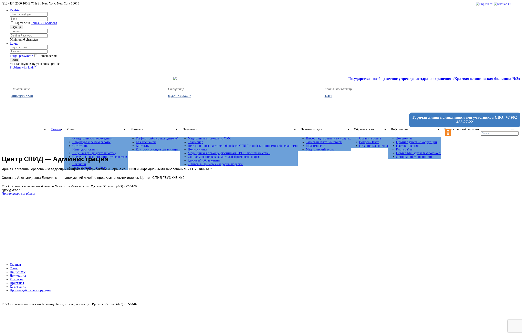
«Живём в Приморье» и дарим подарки (215, 164)
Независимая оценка (373, 145)
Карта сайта (404, 149)
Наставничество (407, 145)
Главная (56, 129)
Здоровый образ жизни (204, 160)
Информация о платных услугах (328, 138)
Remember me (48, 55)
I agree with (22, 23)
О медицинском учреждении (92, 138)
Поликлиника (197, 149)
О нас (14, 268)
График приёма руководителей (157, 138)
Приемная (17, 283)
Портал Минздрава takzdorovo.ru (418, 153)
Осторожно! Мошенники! (414, 156)
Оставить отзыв (370, 138)
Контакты (142, 145)
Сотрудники (81, 145)
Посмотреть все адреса (18, 193)
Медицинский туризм (321, 149)
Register (15, 10)
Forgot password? (21, 55)
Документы (404, 138)
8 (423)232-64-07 (179, 96)
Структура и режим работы (91, 142)
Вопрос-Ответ (369, 142)
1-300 (328, 96)
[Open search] (512, 129)
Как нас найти (146, 142)
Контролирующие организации (158, 149)
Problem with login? (23, 67)
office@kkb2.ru (22, 96)
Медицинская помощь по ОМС (209, 138)
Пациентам (17, 272)
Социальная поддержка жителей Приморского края (224, 156)
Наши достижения (85, 149)
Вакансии (79, 164)
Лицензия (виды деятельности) (94, 153)
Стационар (195, 142)
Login (14, 43)
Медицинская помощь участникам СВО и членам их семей (229, 153)
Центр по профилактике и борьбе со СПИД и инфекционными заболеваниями (243, 145)
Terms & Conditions (44, 23)
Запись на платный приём (324, 142)
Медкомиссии (315, 145)
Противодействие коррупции (416, 142)
